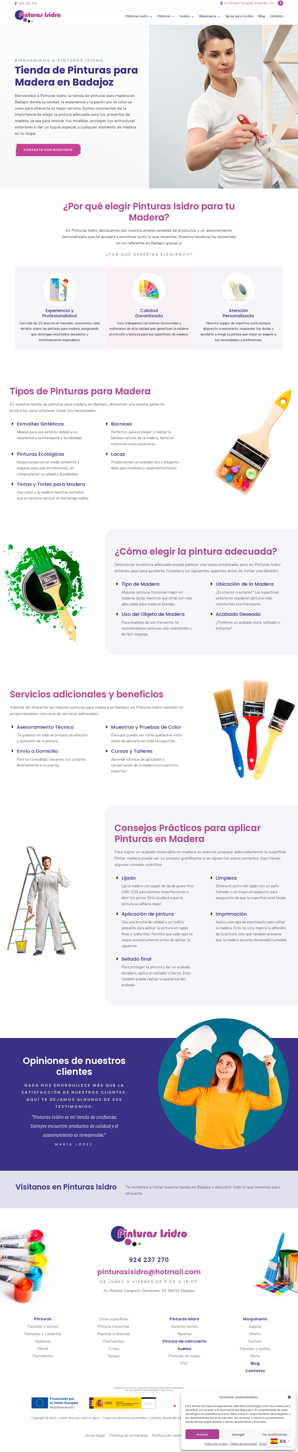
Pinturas (164, 16)
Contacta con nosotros (48, 150)
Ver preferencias (274, 1434)
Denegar (238, 1434)
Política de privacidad (243, 1444)
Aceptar (202, 1434)
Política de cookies (216, 1444)
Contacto (276, 16)
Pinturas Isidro (137, 16)
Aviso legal (265, 1444)
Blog (261, 16)
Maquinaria (207, 16)
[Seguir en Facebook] (280, 3)
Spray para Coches (239, 16)
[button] (289, 1397)
